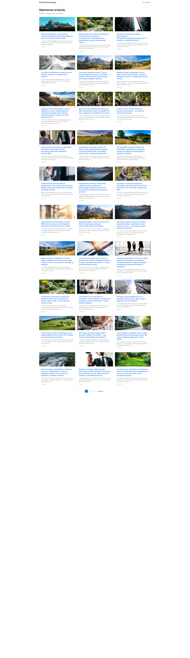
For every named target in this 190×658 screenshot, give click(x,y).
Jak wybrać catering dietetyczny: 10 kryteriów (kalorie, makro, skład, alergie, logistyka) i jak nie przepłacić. (131, 299)
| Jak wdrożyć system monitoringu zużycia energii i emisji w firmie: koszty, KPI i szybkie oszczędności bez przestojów (57, 335)
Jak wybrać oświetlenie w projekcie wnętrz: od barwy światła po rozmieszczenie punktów (56, 74)
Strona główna (147, 2)
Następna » (101, 391)
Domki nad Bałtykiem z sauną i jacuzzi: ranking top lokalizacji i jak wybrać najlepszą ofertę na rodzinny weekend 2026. (57, 36)
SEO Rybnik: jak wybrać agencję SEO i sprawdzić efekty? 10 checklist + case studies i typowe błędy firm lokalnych (92, 335)
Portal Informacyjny (47, 2)
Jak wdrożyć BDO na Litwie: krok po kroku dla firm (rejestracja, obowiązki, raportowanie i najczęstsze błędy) (94, 224)
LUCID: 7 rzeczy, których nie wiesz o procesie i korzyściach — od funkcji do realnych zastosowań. (130, 111)
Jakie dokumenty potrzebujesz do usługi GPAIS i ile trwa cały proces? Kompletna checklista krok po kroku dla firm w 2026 (55, 224)
